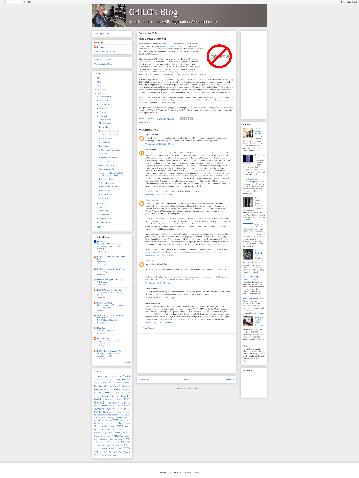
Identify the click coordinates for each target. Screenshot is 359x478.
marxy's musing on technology (110, 279)
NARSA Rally (125, 415)
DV (123, 392)
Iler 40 (111, 405)
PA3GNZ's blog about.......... (109, 289)
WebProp (119, 452)
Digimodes (101, 396)
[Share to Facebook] (189, 118)
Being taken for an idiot (108, 157)
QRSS (127, 426)
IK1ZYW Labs (103, 338)
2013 (99, 82)
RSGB (115, 430)
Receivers (127, 430)
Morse (116, 414)
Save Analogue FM (106, 169)
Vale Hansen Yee (103, 282)
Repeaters (97, 432)
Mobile (111, 414)
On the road (104, 153)
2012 (99, 85)
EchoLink (125, 396)
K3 (121, 409)
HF (129, 402)
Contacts (97, 392)
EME (118, 396)
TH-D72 (97, 441)
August (103, 112)
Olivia (96, 420)
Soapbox (98, 436)
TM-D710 (115, 441)
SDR (111, 432)
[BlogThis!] (183, 118)
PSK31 (116, 420)
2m (106, 376)
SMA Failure (104, 190)
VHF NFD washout (107, 183)
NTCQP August (103, 271)
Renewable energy (104, 261)
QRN (113, 427)
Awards (96, 382)
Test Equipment (100, 445)
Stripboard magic (251, 178)
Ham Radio (102, 328)
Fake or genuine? (258, 199)
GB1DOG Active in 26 (106, 330)
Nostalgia (110, 417)
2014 (99, 78)
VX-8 (111, 448)
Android (116, 379)
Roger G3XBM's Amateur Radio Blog (111, 257)
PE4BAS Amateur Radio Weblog (111, 269)
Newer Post (144, 379)
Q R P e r (101, 241)
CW (106, 386)
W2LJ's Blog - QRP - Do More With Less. (110, 316)
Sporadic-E (104, 438)
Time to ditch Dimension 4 (253, 298)
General (99, 402)
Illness (117, 405)
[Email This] (181, 118)
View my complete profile (104, 50)
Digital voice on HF (260, 156)
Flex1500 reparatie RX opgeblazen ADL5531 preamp (110, 306)
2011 (99, 89)
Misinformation (105, 123)
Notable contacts (123, 417)
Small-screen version (102, 59)
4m (113, 377)
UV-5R (120, 445)
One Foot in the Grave (103, 64)
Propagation (101, 426)
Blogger (197, 472)
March (102, 214)
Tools (109, 445)
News (104, 417)
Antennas (125, 379)
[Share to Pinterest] (191, 118)
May (102, 207)
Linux (114, 412)
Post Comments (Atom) (192, 388)
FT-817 (127, 399)
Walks (105, 452)
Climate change (124, 386)
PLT (110, 420)
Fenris (147, 260)
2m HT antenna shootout (258, 131)
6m (120, 376)
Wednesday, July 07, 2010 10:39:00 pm (160, 255)
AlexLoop (108, 380)
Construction (122, 389)
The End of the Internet (108, 134)
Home (187, 379)
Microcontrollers (100, 414)
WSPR (98, 451)
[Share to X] (186, 118)
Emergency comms (113, 399)
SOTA (118, 432)
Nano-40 (97, 417)
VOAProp (103, 448)
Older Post (229, 379)
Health (96, 405)
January (103, 222)
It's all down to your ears (109, 130)
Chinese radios (113, 386)
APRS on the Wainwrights (109, 150)
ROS (109, 429)
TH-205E (126, 439)
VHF (127, 445)
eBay (115, 454)
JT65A (108, 409)
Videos (118, 448)
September (104, 108)
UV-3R (114, 445)
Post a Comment (149, 328)
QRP (120, 426)
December (104, 96)
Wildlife (97, 455)
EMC (112, 396)
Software (117, 435)
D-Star (147, 122)
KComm (127, 409)
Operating (104, 420)
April (102, 210)
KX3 (96, 412)
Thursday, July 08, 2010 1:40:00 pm (159, 283)
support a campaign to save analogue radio (170, 46)
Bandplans (103, 382)
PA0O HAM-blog (104, 302)
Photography (98, 423)
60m (116, 377)
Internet (99, 408)
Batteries (112, 382)
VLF (96, 448)
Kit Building (105, 412)
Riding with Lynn (106, 179)
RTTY (120, 430)
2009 (99, 227)
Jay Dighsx (149, 134)
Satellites (126, 432)
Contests (107, 392)
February (103, 218)
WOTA (126, 448)
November (104, 100)
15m (102, 377)
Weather (112, 452)
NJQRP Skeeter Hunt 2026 (107, 320)
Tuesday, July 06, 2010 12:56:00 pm (159, 144)
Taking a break (105, 119)
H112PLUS (115, 403)
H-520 (108, 402)
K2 (118, 409)
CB (104, 386)
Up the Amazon (105, 138)
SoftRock (107, 436)
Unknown (149, 149)
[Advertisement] (186, 353)
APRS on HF (104, 198)
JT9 (114, 409)
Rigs (105, 432)
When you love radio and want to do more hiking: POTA (111, 354)
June (102, 203)
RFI (104, 429)
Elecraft (98, 398)
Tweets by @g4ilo (101, 33)
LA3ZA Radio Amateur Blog (109, 351)
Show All (127, 362)
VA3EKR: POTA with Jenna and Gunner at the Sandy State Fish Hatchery (109, 246)
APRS (126, 376)
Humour (104, 405)
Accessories (98, 380)
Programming (124, 423)
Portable (111, 423)
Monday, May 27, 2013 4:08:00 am (158, 322)
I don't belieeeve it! (107, 165)
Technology (125, 441)
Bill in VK (103, 126)
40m (109, 377)
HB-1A (123, 402)
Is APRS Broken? (106, 194)
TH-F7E (106, 441)
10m (97, 376)
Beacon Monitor (123, 382)
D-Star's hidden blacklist (109, 186)
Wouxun (109, 455)
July (101, 116)
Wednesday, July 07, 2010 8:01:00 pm (159, 194)
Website (126, 451)
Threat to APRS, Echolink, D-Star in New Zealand (111, 174)
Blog (100, 386)
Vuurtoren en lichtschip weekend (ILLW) (109, 293)
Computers (101, 389)
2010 (99, 93)
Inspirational (104, 146)
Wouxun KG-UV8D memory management (251, 277)
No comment (104, 161)
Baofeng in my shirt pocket (259, 319)
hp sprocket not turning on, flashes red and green (111, 341)
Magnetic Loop (124, 412)
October (103, 104)
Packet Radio (125, 420)
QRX (245, 346)
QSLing (97, 429)
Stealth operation (116, 439)
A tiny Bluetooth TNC (258, 253)
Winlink (103, 455)
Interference (125, 405)
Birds (96, 386)
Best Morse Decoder (259, 225)
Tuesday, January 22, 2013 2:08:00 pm (160, 297)
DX (128, 392)
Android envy (104, 142)
